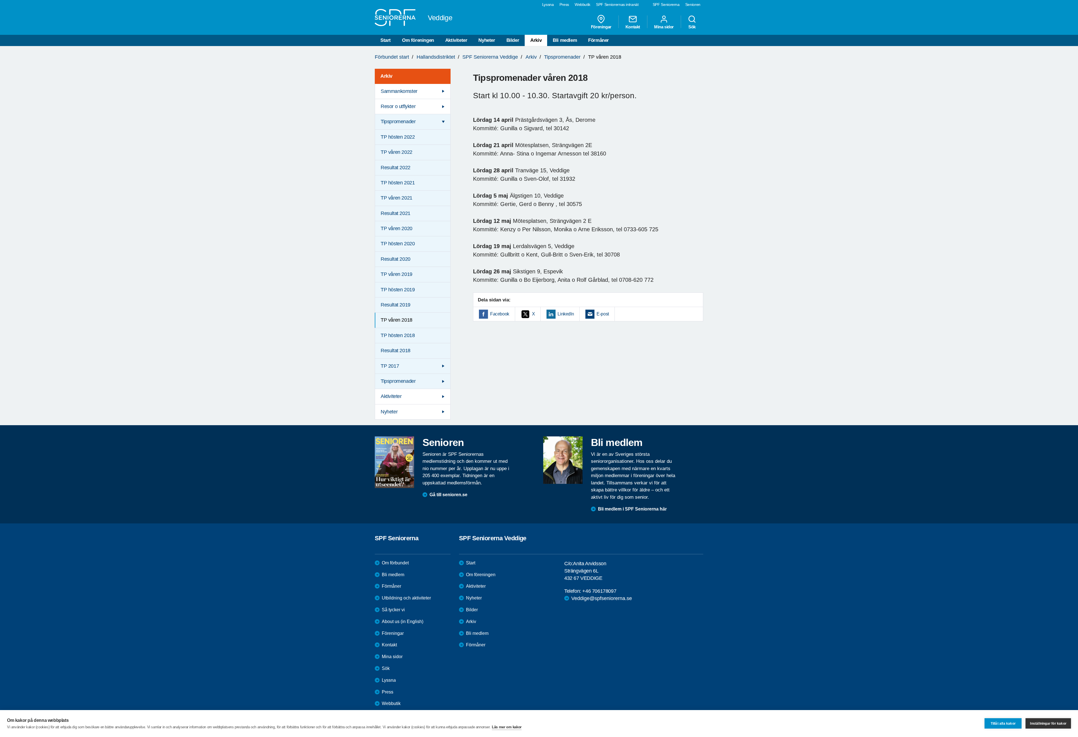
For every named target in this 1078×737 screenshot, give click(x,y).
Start (385, 40)
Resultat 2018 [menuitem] (395, 350)
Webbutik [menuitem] (582, 4)
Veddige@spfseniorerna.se (601, 598)
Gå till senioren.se (448, 494)
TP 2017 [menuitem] (390, 366)
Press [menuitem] (564, 4)
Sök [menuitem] (692, 26)
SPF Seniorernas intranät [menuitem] (617, 4)
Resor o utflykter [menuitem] (398, 106)
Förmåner (598, 40)
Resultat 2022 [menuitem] (395, 167)
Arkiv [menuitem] (386, 76)
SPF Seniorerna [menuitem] (666, 4)
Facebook (499, 314)
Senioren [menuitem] (692, 4)
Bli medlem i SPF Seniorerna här (632, 509)
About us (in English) (402, 621)
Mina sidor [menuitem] (664, 26)
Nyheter (486, 40)
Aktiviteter (456, 40)
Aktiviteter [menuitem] (391, 396)
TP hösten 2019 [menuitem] (398, 289)
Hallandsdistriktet (436, 56)
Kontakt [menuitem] (632, 26)
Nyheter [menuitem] (389, 412)
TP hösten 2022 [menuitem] (398, 137)
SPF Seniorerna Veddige (490, 56)
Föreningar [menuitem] (601, 26)
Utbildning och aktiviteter (406, 598)
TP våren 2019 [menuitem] (396, 274)
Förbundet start (392, 56)
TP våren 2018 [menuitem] (396, 320)
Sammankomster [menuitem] (399, 91)
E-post (603, 314)
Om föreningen (418, 40)
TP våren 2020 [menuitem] (396, 228)
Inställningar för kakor (1048, 723)
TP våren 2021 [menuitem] (396, 198)
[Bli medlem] (563, 460)
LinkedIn (566, 314)
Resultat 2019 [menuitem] (395, 305)
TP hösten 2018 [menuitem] (398, 335)
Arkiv (536, 40)
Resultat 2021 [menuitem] (395, 213)
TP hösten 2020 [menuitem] (398, 243)
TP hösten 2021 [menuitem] (398, 183)
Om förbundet (395, 562)
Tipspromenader (562, 56)
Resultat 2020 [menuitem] (395, 259)
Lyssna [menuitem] (548, 4)
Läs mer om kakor (507, 727)
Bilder (512, 40)
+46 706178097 (599, 591)
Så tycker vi (393, 609)
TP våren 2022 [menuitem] (396, 152)
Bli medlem (565, 40)
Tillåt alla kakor (1003, 723)
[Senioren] (394, 462)
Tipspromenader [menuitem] (398, 121)
